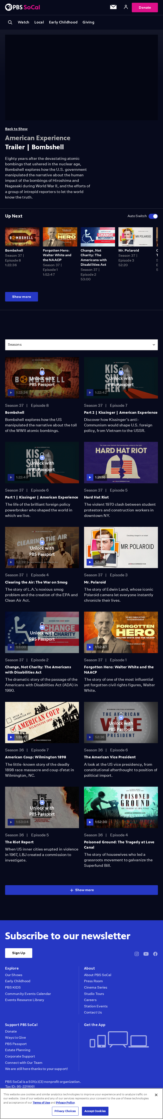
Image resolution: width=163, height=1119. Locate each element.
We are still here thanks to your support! (36, 1069)
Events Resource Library (24, 1000)
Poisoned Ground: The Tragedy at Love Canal (119, 845)
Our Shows (13, 975)
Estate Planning (17, 1050)
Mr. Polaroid (128, 250)
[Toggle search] (10, 22)
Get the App (94, 1024)
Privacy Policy (65, 1102)
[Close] (156, 1095)
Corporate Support (20, 1056)
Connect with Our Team (23, 1063)
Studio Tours (94, 994)
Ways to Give (15, 1038)
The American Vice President (110, 757)
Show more (21, 297)
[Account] (125, 7)
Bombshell (14, 250)
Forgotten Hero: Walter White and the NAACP (57, 255)
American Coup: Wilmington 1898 (35, 757)
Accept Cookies (95, 1111)
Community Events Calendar (28, 994)
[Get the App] (119, 1039)
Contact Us (93, 1012)
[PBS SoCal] (22, 7)
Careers (90, 1000)
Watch (23, 22)
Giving (88, 22)
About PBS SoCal (97, 975)
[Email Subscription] (113, 7)
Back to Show (16, 129)
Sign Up (18, 953)
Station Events (96, 1006)
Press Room (93, 981)
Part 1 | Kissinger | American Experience (41, 497)
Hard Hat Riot (96, 497)
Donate (145, 7)
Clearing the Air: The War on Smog (36, 582)
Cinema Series (95, 987)
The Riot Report (19, 842)
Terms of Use (41, 1102)
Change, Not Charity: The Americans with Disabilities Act (38, 670)
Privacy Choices (65, 1111)
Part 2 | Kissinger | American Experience (121, 412)
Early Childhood (63, 22)
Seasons (15, 344)
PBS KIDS (13, 987)
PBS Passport (16, 1044)
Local (39, 22)
